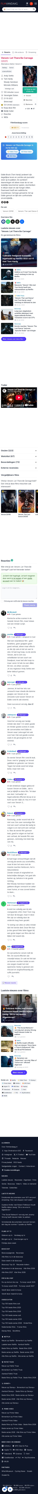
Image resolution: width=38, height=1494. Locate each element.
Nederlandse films (8, 1327)
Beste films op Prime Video (12, 1424)
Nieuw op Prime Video (10, 1413)
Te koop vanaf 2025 (27, 1282)
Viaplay (25, 1086)
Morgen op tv (7, 1239)
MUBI (5, 1096)
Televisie (5, 1188)
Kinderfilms (28, 1323)
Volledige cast (9, 89)
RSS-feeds (17, 1162)
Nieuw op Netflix (8, 1341)
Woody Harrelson (11, 82)
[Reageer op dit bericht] (14, 628)
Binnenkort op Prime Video (12, 1417)
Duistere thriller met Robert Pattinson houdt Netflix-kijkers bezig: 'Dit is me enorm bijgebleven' (18, 1207)
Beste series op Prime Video (12, 1428)
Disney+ (33, 1080)
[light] (27, 3)
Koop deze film (10, 108)
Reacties (7, 114)
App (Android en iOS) (12, 1151)
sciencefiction (6, 71)
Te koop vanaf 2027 (26, 1286)
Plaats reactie (29, 605)
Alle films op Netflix (9, 1356)
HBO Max (12, 156)
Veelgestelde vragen (9, 1166)
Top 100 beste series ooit (11, 1315)
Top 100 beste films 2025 (11, 1307)
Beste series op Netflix (10, 1352)
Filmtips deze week (9, 1243)
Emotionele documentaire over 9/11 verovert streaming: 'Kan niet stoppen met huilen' (19, 1198)
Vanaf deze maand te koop (12, 1294)
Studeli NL (6, 1475)
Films (34, 1180)
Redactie (15, 1158)
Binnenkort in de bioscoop (12, 1268)
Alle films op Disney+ (24, 1399)
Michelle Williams (11, 85)
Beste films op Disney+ (24, 1391)
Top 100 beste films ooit (11, 1304)
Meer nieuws (18, 1072)
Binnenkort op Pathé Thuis (12, 1370)
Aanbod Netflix (23, 1344)
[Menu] (35, 4)
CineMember (8, 1092)
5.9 (11, 105)
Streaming (32, 52)
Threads (7, 1158)
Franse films (21, 1327)
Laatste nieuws (7, 1180)
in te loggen (16, 578)
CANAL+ (17, 1083)
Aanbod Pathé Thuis (9, 1374)
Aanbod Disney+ (8, 1391)
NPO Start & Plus (21, 1446)
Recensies (18, 1180)
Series (4, 1184)
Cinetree (16, 1089)
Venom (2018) (8, 211)
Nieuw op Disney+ (9, 1387)
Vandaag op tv (19, 1235)
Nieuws (23, 1158)
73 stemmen (25, 127)
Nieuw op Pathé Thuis (10, 1366)
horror (11, 67)
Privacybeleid (7, 1162)
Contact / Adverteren (27, 1166)
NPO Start (27, 1083)
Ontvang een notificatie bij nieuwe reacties (18, 601)
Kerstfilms (16, 1331)
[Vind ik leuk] (8, 628)
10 (32, 137)
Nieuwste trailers (22, 1265)
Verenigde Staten (11, 95)
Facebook (29, 1151)
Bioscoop (11, 1184)
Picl (17, 1092)
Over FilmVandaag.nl (9, 1147)
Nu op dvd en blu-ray (10, 1282)
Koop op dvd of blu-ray (30, 90)
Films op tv (6, 1231)
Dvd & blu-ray (7, 1278)
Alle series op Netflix (26, 1356)
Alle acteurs (19, 52)
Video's (19, 1184)
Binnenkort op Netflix (24, 1341)
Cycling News (20, 1471)
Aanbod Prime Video (9, 1421)
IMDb (6, 117)
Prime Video (27, 152)
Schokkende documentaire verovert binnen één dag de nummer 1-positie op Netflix (18, 1223)
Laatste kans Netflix (9, 1344)
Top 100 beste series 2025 (12, 1319)
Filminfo (7, 52)
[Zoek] (33, 9)
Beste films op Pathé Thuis (12, 1378)
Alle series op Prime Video (12, 1436)
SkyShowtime (26, 1092)
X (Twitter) (20, 1155)
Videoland (7, 1089)
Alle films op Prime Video (26, 1432)
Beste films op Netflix (10, 1348)
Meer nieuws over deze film (13, 339)
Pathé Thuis (13, 152)
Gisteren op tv (7, 1235)
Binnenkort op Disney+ (26, 1387)
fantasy (4, 67)
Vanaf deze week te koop (11, 1290)
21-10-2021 (8, 98)
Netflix (14, 1080)
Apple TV (7, 1086)
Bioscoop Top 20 (8, 1265)
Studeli (29, 1471)
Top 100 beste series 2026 (12, 1323)
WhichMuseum (7, 1471)
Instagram (8, 1155)
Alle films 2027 (7, 1272)
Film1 (24, 1089)
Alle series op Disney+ (10, 1403)
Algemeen (27, 1180)
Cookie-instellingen (12, 1170)
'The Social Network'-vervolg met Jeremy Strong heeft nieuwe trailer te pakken (18, 1216)
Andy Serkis (9, 76)
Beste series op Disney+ (25, 1395)
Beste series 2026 (27, 1352)
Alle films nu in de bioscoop (12, 1257)
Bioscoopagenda (8, 1253)
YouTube (31, 1155)
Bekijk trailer (9, 111)
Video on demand (29, 1184)
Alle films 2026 (29, 1268)
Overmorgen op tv (21, 1239)
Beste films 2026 (25, 1348)
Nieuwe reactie (9, 983)
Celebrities (13, 1188)
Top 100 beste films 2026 (11, 1311)
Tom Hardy (8, 79)
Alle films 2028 (20, 1272)
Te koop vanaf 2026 (9, 1286)
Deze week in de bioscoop (12, 1261)
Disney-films (6, 1331)
